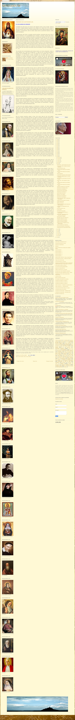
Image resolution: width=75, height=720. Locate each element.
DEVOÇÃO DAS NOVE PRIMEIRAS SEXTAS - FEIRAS (63, 272)
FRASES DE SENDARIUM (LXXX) (60, 333)
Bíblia (70, 342)
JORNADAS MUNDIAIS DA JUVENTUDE (63, 186)
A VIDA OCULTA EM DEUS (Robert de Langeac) (62, 287)
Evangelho (63, 349)
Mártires (56, 356)
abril (58, 231)
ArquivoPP (67, 341)
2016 (57, 152)
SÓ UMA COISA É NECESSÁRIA (62, 190)
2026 (57, 139)
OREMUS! (56, 246)
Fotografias (60, 351)
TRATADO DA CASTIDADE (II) (61, 195)
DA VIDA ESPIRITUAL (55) (61, 168)
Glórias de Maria (64, 352)
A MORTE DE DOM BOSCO (59, 317)
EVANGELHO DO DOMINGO (59, 301)
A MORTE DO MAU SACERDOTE (62, 220)
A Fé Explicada (65, 340)
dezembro (58, 157)
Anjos (63, 341)
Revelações (64, 362)
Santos (25, 356)
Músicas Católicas (62, 357)
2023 (57, 143)
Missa (56, 357)
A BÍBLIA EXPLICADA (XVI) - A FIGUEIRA (61, 309)
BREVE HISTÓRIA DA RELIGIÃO (60, 277)
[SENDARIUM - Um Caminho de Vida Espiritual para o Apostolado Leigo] (37, 711)
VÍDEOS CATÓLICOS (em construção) (61, 269)
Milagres (65, 356)
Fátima (71, 349)
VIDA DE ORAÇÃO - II (58, 251)
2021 (57, 145)
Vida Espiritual (59, 366)
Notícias (59, 358)
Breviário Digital (58, 343)
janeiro (58, 235)
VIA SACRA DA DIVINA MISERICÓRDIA (61, 266)
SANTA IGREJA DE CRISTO (61, 193)
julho (58, 163)
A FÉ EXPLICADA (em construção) (60, 261)
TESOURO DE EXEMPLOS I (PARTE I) (61, 280)
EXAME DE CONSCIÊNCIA (59, 244)
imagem (64, 353)
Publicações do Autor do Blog (64, 361)
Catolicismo (67, 344)
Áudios (66, 342)
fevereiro (58, 234)
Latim (59, 355)
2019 (57, 148)
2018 (57, 149)
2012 (57, 237)
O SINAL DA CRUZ (58, 276)
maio (58, 230)
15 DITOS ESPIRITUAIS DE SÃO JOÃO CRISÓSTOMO (63, 313)
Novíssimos (63, 358)
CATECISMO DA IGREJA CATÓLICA (60, 265)
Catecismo (61, 344)
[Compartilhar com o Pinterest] (34, 355)
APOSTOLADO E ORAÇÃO (61, 216)
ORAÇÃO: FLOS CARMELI (61, 194)
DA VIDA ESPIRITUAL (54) (61, 208)
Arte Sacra (62, 342)
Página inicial (35, 361)
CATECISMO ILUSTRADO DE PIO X (60, 241)
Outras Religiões (57, 359)
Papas (56, 360)
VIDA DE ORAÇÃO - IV (58, 254)
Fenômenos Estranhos (61, 350)
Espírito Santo (70, 348)
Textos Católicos (28, 356)
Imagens (70, 353)
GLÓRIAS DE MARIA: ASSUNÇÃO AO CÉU (62, 321)
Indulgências (60, 354)
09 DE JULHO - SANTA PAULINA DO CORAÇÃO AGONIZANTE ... (62, 215)
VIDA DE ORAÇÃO (60, 173)
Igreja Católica (58, 353)
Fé (55, 350)
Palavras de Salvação (66, 359)
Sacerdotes (69, 362)
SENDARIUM (11, 5)
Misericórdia (70, 356)
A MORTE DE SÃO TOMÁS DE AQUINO (63, 200)
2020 (57, 147)
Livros (70, 355)
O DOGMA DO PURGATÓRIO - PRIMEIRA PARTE (63, 290)
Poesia (61, 360)
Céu (72, 344)
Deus (63, 347)
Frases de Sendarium (68, 351)
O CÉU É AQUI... (59, 209)
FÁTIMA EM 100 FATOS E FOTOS (60, 243)
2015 (57, 153)
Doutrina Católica (20, 356)
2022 (57, 144)
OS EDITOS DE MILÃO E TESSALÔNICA (63, 226)
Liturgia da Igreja (65, 355)
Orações (69, 358)
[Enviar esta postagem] (29, 355)
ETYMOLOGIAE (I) (58, 305)
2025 (57, 140)
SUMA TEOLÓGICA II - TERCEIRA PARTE (61, 286)
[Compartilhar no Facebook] (33, 355)
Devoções (68, 347)
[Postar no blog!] (31, 355)
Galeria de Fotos (57, 352)
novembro (58, 158)
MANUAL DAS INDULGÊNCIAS (60, 268)
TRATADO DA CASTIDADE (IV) (61, 189)
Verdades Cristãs (58, 365)
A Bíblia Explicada (58, 340)
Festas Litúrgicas (70, 350)
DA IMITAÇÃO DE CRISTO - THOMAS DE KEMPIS (63, 258)
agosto (58, 162)
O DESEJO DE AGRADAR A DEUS (60, 325)
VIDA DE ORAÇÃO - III (58, 252)
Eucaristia (58, 349)
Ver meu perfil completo (9, 59)
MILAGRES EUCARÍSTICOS (59, 293)
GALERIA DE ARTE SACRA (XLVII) (60, 329)
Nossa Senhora (70, 357)
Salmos (56, 363)
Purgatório (57, 362)
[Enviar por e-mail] (30, 355)
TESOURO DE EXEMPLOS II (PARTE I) (61, 283)
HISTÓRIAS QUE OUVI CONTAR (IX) (62, 217)
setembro (58, 161)
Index (56, 354)
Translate (58, 23)
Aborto (60, 341)
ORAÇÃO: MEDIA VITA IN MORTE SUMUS (61, 297)
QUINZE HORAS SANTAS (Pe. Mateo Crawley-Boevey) (63, 257)
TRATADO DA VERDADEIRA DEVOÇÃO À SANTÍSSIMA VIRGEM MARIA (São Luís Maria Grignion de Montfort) (63, 263)
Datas (56, 347)
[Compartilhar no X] (32, 355)
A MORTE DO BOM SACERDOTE (62, 221)
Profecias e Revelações (68, 360)
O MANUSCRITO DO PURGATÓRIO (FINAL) (63, 227)
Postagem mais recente (20, 361)
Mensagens (61, 356)
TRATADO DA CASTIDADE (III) (61, 191)
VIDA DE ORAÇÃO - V (58, 255)
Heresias (70, 352)
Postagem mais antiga (49, 361)
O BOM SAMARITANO (60, 201)
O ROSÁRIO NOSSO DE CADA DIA (60, 289)
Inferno (65, 354)
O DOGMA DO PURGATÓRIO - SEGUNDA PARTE (63, 292)
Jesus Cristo (70, 354)
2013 (57, 156)
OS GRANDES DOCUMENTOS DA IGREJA (61, 279)
